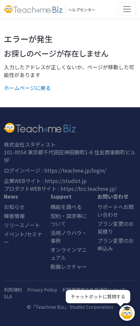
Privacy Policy (42, 289)
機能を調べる (66, 207)
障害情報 (14, 216)
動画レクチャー (68, 266)
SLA (8, 296)
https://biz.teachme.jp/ (89, 188)
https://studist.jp (66, 181)
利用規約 (13, 289)
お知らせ (14, 207)
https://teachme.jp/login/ (75, 170)
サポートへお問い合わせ (115, 210)
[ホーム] (70, 128)
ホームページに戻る (27, 88)
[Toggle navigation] (127, 9)
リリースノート (22, 225)
